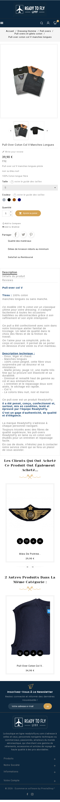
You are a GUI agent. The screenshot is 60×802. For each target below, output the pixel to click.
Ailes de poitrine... (30, 553)
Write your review (12, 151)
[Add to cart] (20, 541)
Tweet (23, 234)
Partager (15, 234)
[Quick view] (40, 541)
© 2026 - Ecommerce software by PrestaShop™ (30, 788)
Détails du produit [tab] (13, 276)
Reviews (7, 280)
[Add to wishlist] (27, 541)
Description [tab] (9, 272)
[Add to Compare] (33, 541)
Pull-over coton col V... (30, 665)
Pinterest (31, 234)
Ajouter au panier (28, 213)
